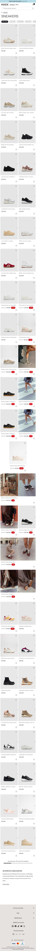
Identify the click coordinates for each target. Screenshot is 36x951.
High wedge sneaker (24, 209)
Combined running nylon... (8, 209)
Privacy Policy (5, 948)
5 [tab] (5, 25)
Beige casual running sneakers (9, 369)
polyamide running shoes (26, 754)
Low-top (12, 21)
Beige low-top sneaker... (7, 144)
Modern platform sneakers (8, 786)
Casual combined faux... (7, 819)
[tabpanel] (18, 452)
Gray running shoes (24, 369)
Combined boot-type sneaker (9, 722)
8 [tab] (26, 153)
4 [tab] (4, 25)
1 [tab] (2, 25)
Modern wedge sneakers (25, 786)
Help (18, 913)
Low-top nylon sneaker (7, 112)
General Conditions (29, 948)
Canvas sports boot (24, 80)
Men (17, 4)
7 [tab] (7, 25)
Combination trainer (24, 337)
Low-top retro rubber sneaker (9, 273)
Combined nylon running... (26, 176)
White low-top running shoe (8, 337)
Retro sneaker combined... (8, 401)
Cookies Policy (12, 948)
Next (16, 35)
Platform (20, 21)
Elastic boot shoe (6, 690)
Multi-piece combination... (8, 626)
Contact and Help (18, 908)
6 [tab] (6, 25)
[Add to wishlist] (16, 25)
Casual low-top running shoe (9, 80)
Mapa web (21, 949)
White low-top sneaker (25, 241)
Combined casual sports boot (27, 658)
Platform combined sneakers (27, 819)
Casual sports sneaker (7, 594)
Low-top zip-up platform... (8, 176)
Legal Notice (15, 949)
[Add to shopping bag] (16, 53)
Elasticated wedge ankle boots (27, 722)
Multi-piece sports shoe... (8, 658)
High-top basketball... (25, 851)
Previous (2, 35)
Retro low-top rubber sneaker (9, 48)
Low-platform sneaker (7, 241)
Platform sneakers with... (25, 626)
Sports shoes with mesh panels (18, 465)
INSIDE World (18, 918)
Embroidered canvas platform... (9, 305)
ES (17, 934)
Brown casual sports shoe (8, 562)
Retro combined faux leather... (27, 401)
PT (20, 934)
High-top (28, 21)
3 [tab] (3, 25)
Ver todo (4, 21)
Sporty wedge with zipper (26, 530)
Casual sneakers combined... (9, 754)
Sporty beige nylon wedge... (26, 112)
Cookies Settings (20, 948)
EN (23, 934)
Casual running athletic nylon (27, 144)
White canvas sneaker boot (26, 273)
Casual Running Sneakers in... (9, 851)
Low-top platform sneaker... (26, 48)
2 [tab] (20, 25)
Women (12, 4)
